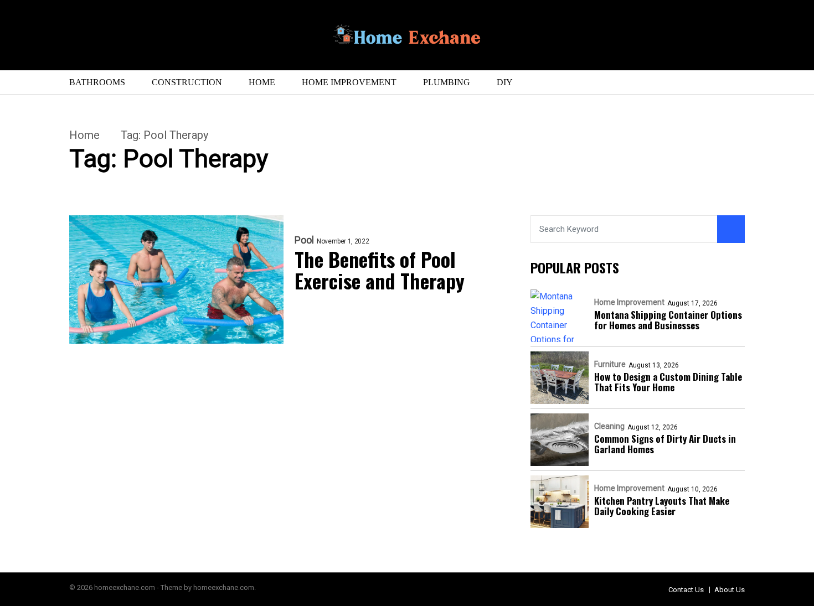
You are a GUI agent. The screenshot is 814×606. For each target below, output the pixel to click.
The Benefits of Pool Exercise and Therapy (380, 269)
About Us (729, 589)
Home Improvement (349, 82)
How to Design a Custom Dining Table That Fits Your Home (668, 381)
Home (262, 82)
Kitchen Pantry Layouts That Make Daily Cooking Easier (661, 505)
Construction (187, 82)
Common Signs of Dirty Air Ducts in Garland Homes (665, 443)
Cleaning (609, 426)
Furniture (610, 364)
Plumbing (446, 82)
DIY (505, 82)
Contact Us (686, 589)
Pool (304, 240)
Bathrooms (97, 82)
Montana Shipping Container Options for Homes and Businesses (668, 319)
